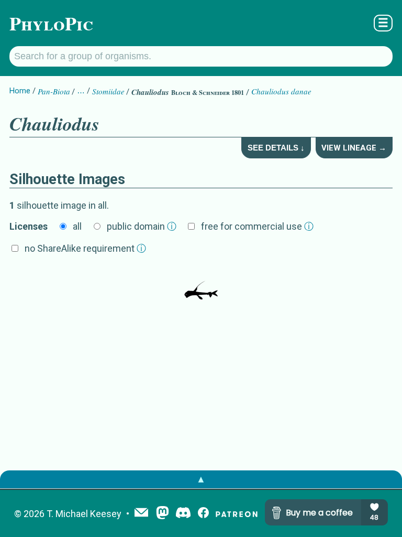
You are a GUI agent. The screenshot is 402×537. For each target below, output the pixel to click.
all (77, 226)
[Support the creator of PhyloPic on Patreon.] (237, 513)
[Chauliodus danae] (201, 284)
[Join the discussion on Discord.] (183, 513)
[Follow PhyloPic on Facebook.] (203, 513)
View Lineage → (353, 148)
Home (19, 90)
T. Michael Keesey (84, 513)
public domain (141, 226)
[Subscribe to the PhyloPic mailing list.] (141, 513)
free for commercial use (257, 226)
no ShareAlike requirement (85, 248)
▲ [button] (201, 479)
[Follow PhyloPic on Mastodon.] (162, 513)
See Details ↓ (276, 147)
